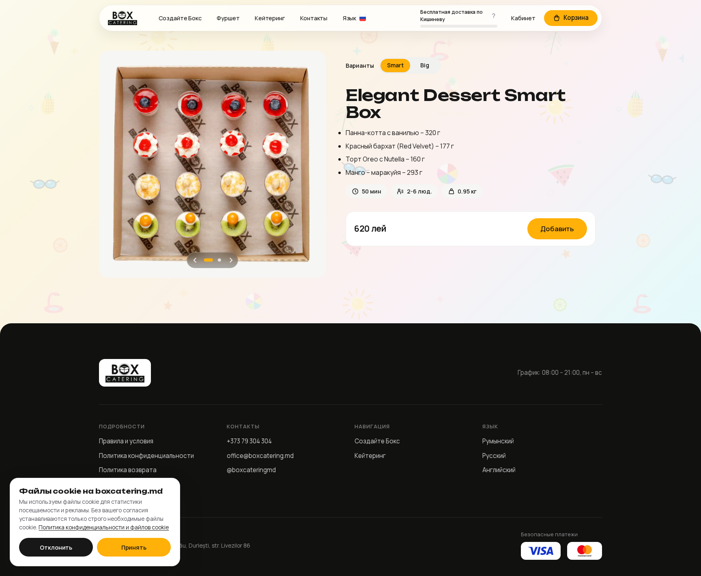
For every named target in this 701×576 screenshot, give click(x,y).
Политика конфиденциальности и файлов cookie (104, 527)
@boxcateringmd (251, 470)
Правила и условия (126, 441)
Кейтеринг (270, 18)
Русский (494, 455)
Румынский (498, 441)
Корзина (576, 17)
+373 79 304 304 (249, 441)
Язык (349, 18)
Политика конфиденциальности (146, 455)
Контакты (313, 18)
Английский (499, 470)
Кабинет (523, 18)
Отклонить (56, 547)
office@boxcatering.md (260, 455)
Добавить (557, 228)
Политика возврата (128, 470)
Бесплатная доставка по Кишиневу (451, 16)
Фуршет (228, 18)
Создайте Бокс (180, 18)
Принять (133, 547)
